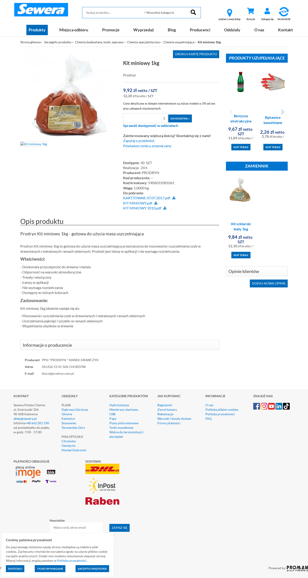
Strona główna (30, 42)
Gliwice (67, 414)
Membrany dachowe (123, 409)
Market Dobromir (74, 450)
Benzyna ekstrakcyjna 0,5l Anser (240, 121)
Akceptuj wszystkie (92, 568)
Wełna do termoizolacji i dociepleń (126, 434)
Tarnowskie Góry (73, 427)
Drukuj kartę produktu (196, 54)
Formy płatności (168, 423)
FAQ (208, 418)
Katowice (68, 418)
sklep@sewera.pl (25, 418)
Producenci (200, 29)
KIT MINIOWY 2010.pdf (142, 208)
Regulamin (164, 405)
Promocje (111, 29)
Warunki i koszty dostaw (174, 418)
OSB (112, 414)
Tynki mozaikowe (121, 427)
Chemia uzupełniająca (178, 42)
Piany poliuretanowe (123, 423)
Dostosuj (15, 568)
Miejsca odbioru (73, 29)
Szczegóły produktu (57, 42)
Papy (112, 418)
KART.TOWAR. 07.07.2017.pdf (146, 198)
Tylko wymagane (50, 568)
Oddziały (232, 29)
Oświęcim (69, 445)
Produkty (37, 29)
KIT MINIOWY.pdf (137, 203)
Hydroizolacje (119, 405)
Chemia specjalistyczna (143, 42)
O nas (259, 29)
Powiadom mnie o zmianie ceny (147, 146)
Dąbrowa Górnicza (75, 409)
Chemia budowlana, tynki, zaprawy (99, 42)
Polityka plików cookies (221, 409)
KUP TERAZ (241, 147)
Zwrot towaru (167, 409)
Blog (172, 29)
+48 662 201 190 (37, 423)
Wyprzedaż (143, 29)
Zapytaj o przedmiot (138, 141)
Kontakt (285, 29)
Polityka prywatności (220, 414)
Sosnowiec (69, 423)
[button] (282, 112)
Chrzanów (69, 441)
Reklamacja (165, 414)
